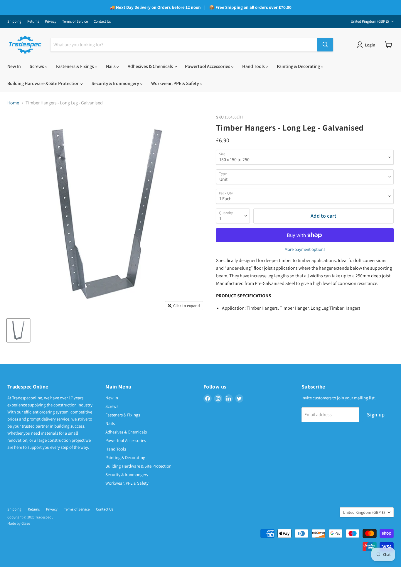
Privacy (50, 21)
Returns (33, 21)
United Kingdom (370, 21)
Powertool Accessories (208, 66)
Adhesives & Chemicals (151, 66)
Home (13, 103)
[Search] (325, 44)
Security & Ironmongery (116, 83)
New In (14, 66)
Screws (37, 66)
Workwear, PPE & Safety (175, 83)
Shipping (14, 21)
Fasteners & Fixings (75, 66)
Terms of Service (75, 21)
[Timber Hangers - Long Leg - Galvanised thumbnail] (18, 330)
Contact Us (102, 21)
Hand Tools (254, 66)
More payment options (304, 249)
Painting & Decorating (299, 66)
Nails (111, 66)
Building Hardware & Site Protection (43, 83)
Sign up (376, 414)
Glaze (25, 523)
